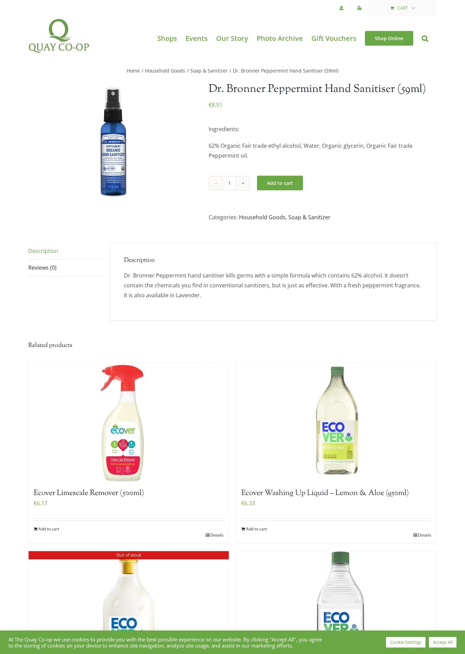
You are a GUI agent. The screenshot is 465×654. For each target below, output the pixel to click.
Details (217, 535)
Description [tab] (43, 251)
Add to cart (280, 183)
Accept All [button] (442, 642)
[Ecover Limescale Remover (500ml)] (129, 422)
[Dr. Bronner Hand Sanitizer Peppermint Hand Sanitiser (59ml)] (113, 142)
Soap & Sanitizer (309, 217)
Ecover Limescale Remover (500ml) (89, 493)
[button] (425, 38)
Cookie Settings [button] (405, 642)
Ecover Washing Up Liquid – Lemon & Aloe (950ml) (325, 493)
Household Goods (262, 217)
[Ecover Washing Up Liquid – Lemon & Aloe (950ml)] (336, 422)
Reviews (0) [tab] (42, 267)
